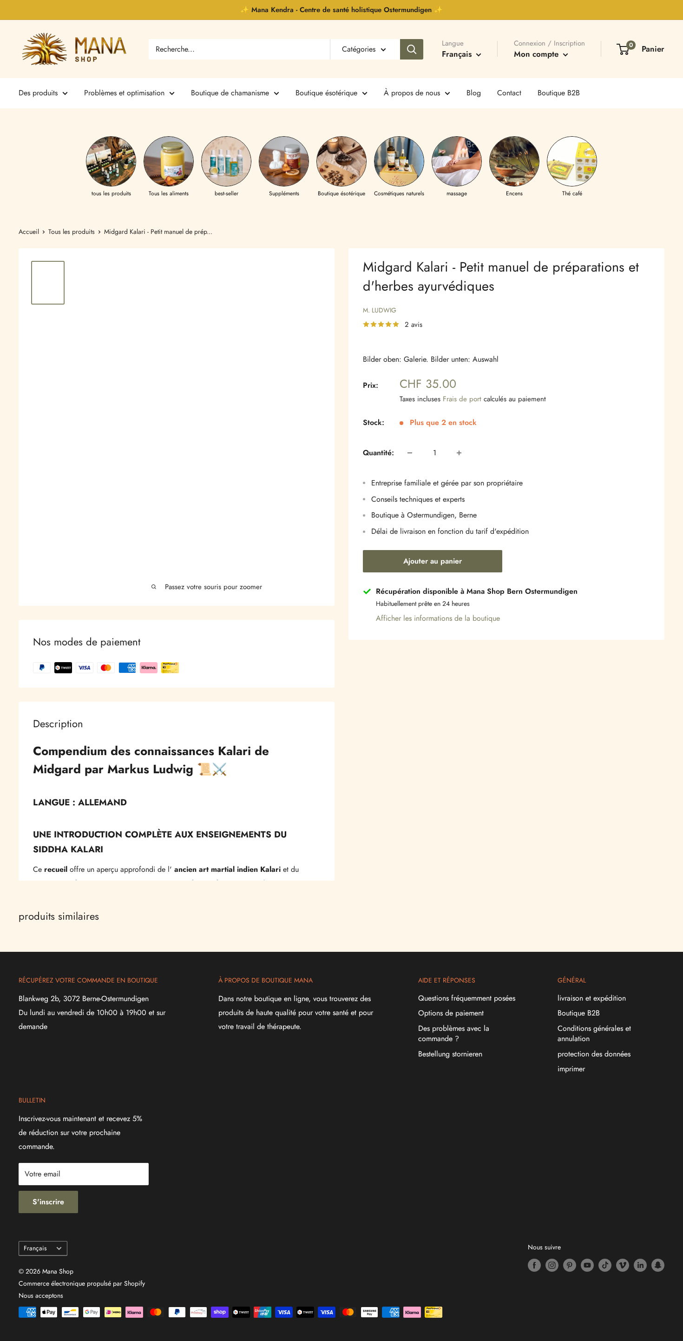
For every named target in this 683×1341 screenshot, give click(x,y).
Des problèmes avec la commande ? (453, 1033)
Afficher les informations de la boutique (438, 618)
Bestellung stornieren (450, 1054)
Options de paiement (451, 1013)
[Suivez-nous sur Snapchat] (657, 1265)
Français (35, 1248)
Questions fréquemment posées (466, 998)
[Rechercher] (411, 49)
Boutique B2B (559, 92)
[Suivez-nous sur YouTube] (587, 1265)
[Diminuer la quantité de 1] (410, 453)
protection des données (594, 1054)
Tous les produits (71, 231)
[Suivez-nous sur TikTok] (604, 1265)
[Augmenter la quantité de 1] (459, 453)
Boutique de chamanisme (230, 92)
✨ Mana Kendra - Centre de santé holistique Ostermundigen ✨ (341, 10)
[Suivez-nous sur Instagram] (551, 1265)
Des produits (38, 92)
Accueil (29, 231)
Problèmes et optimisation (124, 92)
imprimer (571, 1068)
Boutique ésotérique (326, 92)
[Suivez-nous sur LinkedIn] (640, 1265)
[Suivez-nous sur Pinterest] (569, 1265)
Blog (473, 92)
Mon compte (537, 54)
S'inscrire (48, 1201)
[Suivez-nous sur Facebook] (534, 1265)
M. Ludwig (379, 310)
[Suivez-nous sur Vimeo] (622, 1265)
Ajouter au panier (432, 561)
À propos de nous (412, 92)
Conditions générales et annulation (594, 1033)
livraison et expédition (592, 998)
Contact (509, 92)
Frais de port (462, 399)
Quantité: (378, 452)
